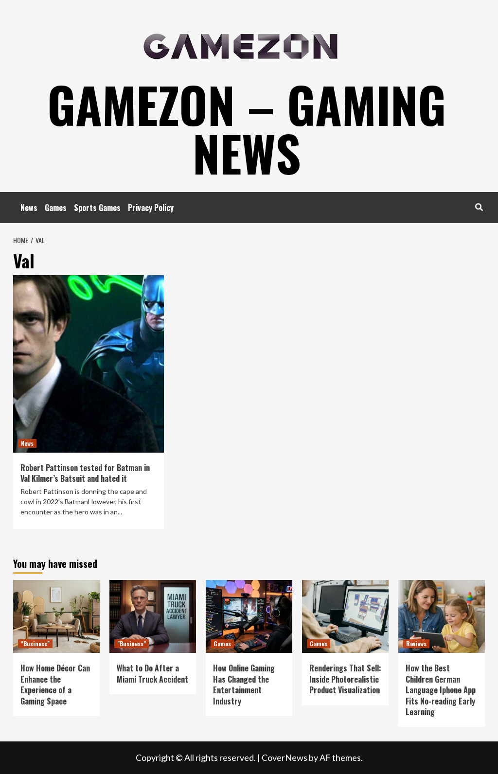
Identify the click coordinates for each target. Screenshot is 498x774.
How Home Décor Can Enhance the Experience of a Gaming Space (55, 684)
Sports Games (97, 207)
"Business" (35, 643)
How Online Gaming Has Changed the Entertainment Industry (244, 684)
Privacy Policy (151, 207)
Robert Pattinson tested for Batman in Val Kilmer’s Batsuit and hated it (85, 473)
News (28, 207)
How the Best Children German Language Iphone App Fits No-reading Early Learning (441, 690)
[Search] (479, 206)
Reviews (416, 643)
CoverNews (284, 757)
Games (56, 207)
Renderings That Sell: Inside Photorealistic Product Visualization (345, 679)
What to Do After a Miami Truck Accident (152, 673)
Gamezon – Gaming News (246, 128)
